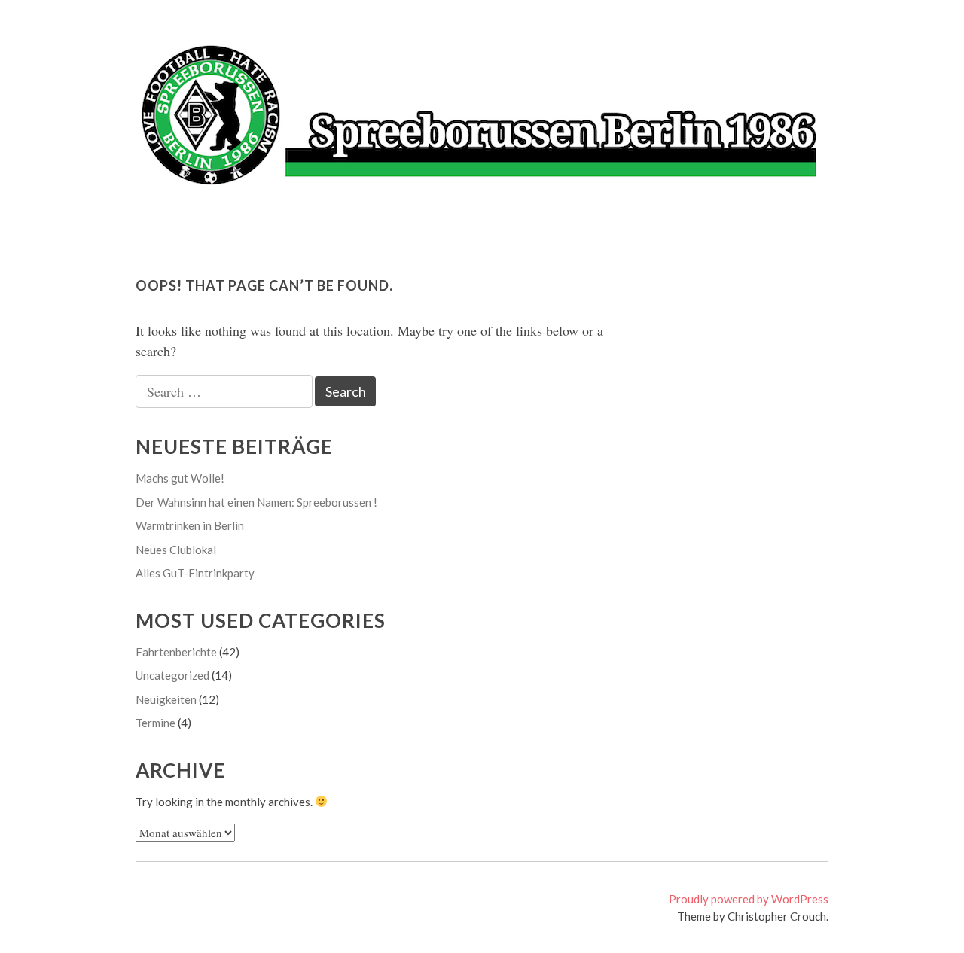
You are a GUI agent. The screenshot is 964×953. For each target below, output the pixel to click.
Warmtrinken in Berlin (190, 525)
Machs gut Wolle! (180, 478)
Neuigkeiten (166, 699)
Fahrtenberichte (176, 652)
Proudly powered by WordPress (748, 899)
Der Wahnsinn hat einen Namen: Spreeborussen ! (256, 502)
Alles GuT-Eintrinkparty (195, 573)
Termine (155, 722)
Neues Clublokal (176, 549)
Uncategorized (172, 675)
